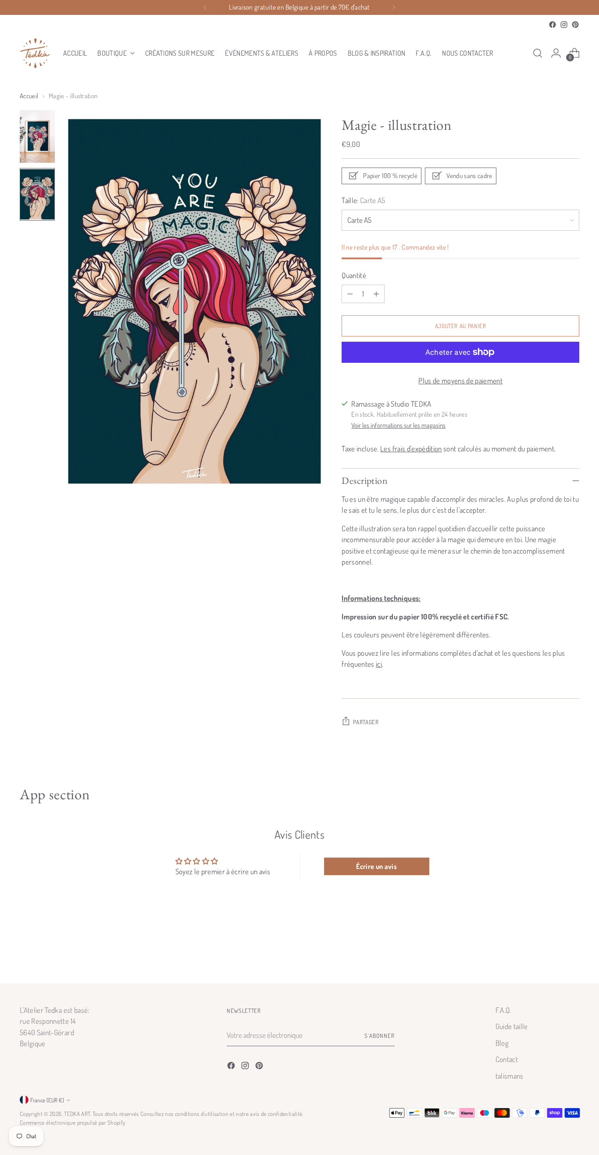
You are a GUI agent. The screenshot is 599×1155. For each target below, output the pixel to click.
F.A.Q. (503, 1010)
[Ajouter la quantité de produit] (376, 294)
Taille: (363, 200)
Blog (502, 1043)
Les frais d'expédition (411, 448)
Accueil (29, 96)
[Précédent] (205, 7)
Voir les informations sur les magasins (398, 425)
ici (379, 664)
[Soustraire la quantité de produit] (350, 294)
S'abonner (379, 1035)
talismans (510, 1075)
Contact (507, 1059)
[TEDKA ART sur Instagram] (564, 25)
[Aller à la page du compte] (556, 53)
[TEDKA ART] (35, 53)
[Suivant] (393, 7)
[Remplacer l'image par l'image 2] (37, 194)
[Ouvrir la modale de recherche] (537, 53)
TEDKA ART (77, 1113)
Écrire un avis (376, 866)
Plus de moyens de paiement (460, 380)
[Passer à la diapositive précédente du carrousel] (551, 953)
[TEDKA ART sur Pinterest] (575, 25)
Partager (365, 722)
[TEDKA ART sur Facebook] (552, 25)
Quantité (354, 275)
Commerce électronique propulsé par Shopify (72, 1122)
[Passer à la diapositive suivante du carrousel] (571, 952)
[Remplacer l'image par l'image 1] (37, 136)
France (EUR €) (47, 1100)
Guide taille (512, 1026)
